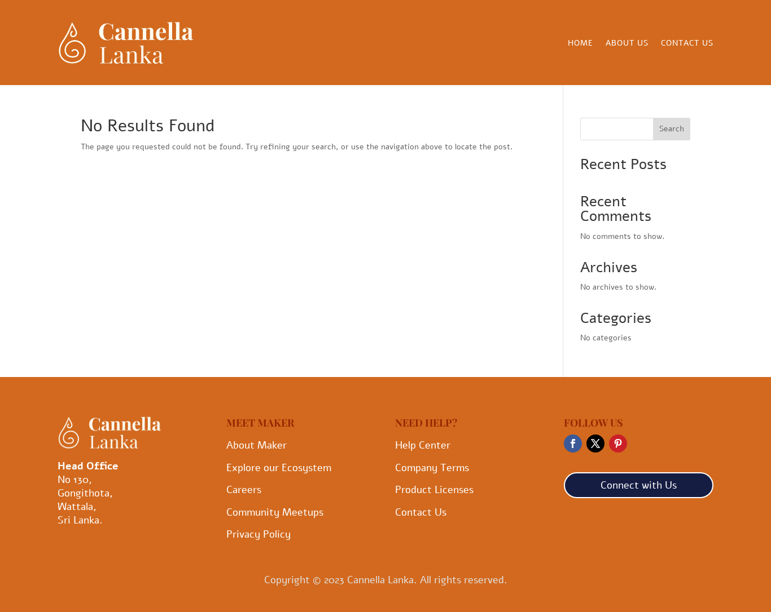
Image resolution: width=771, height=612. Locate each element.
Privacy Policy (258, 534)
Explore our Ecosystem (278, 467)
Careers (243, 489)
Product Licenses (434, 489)
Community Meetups (274, 512)
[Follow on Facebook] (573, 443)
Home (580, 43)
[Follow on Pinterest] (618, 443)
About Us (627, 43)
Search (671, 128)
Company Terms (432, 467)
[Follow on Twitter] (595, 443)
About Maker (256, 445)
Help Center (422, 445)
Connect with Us (639, 485)
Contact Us (687, 43)
